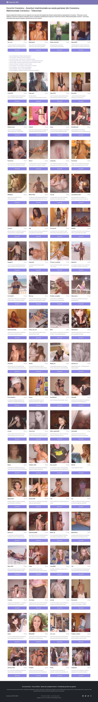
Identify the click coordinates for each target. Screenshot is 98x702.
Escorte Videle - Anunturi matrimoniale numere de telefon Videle (25, 62)
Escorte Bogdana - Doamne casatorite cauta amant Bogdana (24, 70)
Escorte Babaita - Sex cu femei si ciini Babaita (20, 67)
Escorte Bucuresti (55, 696)
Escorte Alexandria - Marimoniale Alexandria (20, 56)
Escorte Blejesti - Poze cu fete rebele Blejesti (20, 68)
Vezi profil (17, 50)
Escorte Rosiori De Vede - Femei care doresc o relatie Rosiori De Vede (26, 60)
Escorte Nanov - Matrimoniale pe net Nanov (20, 57)
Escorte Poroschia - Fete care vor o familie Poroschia (22, 59)
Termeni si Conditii (45, 696)
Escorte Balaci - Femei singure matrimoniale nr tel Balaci (23, 65)
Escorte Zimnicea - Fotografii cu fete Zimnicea (21, 64)
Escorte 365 (13, 2)
